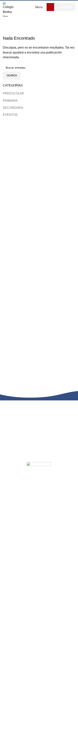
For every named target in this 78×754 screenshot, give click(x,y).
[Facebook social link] (50, 7)
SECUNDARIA (13, 107)
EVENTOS (10, 114)
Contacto (64, 7)
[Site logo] (9, 8)
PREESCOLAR (13, 93)
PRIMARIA (10, 100)
